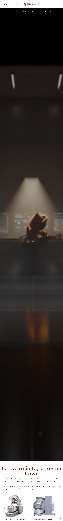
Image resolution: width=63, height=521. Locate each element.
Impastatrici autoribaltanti (42, 519)
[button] (3, 511)
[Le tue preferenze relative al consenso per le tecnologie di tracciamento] (60, 518)
